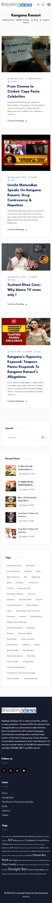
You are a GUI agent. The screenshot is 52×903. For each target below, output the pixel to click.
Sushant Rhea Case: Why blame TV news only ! (24, 290)
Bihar (38, 571)
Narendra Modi (24, 633)
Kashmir (23, 616)
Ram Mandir (28, 650)
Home (4, 793)
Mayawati (31, 628)
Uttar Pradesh (13, 678)
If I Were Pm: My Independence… (25, 468)
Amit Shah (30, 566)
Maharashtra (36, 616)
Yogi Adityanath (30, 678)
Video (12, 180)
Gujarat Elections (14, 605)
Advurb (26, 897)
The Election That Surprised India (21, 673)
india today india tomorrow (28, 611)
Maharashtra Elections (16, 622)
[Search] (45, 435)
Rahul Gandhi (13, 650)
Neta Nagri (12, 639)
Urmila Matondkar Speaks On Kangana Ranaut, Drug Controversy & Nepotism (24, 195)
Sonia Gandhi (12, 662)
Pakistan (26, 645)
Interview (11, 616)
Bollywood (36, 577)
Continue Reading (15, 121)
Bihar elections (13, 577)
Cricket (10, 588)
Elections (11, 599)
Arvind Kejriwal (13, 571)
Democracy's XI (24, 588)
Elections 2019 (25, 599)
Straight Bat (28, 662)
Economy (31, 594)
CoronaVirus (33, 583)
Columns (13, 81)
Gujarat (39, 599)
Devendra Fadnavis (15, 594)
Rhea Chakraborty (15, 656)
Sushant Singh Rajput (16, 667)
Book (9, 583)
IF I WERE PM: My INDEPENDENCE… (26, 483)
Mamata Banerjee (14, 628)
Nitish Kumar (12, 645)
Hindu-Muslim (32, 605)
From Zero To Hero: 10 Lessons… (28, 515)
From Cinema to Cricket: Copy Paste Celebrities (23, 91)
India (9, 611)
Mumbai (10, 633)
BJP (25, 577)
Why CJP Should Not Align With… (27, 499)
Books (4, 806)
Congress (20, 583)
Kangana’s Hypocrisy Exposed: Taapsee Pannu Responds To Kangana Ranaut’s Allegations (24, 367)
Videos (5, 815)
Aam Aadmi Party (14, 566)
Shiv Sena (31, 656)
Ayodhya (28, 571)
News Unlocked (27, 639)
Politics (38, 645)
